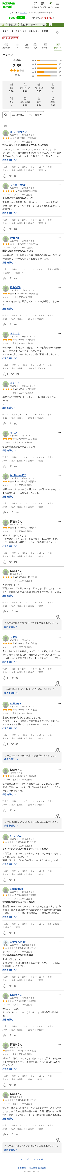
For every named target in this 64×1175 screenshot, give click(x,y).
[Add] (58, 32)
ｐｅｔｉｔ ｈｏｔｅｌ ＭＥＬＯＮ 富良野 (25, 30)
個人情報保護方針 (37, 1168)
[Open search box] (5, 114)
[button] (18, 133)
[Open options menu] (60, 132)
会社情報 (22, 1168)
